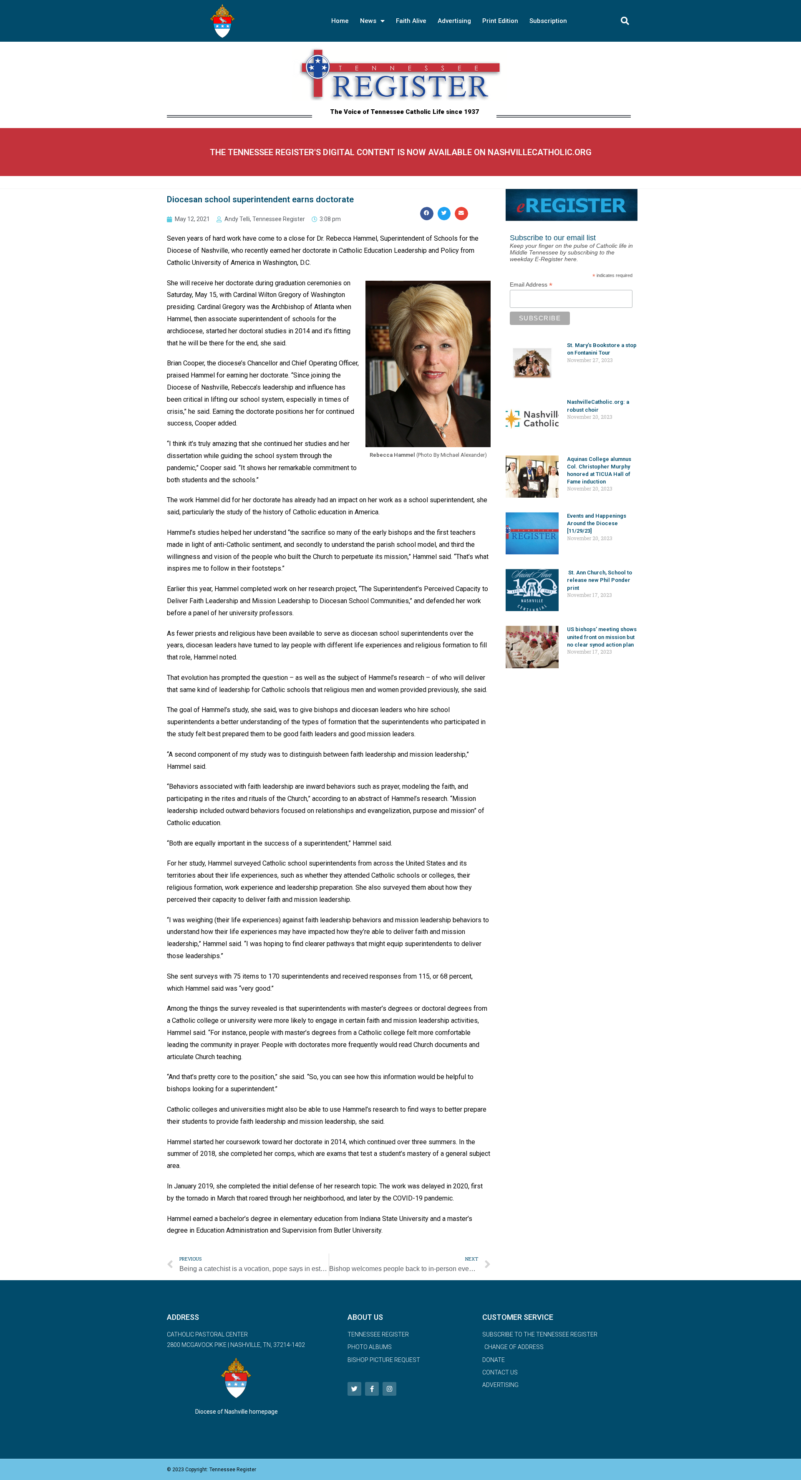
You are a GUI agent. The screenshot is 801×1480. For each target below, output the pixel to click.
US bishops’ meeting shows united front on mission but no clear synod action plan (602, 636)
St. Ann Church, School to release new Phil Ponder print (599, 580)
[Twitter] (354, 1389)
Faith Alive (411, 21)
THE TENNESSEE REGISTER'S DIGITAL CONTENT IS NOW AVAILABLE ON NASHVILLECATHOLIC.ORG (401, 152)
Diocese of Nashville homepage (236, 1411)
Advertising (454, 21)
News (368, 21)
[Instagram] (389, 1389)
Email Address (531, 285)
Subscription (548, 21)
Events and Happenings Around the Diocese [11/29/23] (596, 523)
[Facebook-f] (372, 1389)
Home (340, 21)
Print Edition (500, 21)
